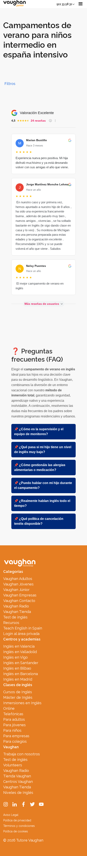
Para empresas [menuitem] (16, 736)
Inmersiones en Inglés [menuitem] (22, 703)
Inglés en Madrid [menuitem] (17, 679)
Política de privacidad (17, 820)
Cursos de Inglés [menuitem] (17, 692)
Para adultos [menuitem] (14, 719)
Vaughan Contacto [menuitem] (19, 601)
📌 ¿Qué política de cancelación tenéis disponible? (38, 521)
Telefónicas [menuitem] (13, 714)
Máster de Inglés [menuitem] (17, 697)
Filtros (9, 83)
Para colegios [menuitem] (15, 741)
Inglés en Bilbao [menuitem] (17, 668)
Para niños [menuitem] (12, 730)
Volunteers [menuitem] (12, 765)
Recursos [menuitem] (11, 623)
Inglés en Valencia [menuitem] (19, 646)
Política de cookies (15, 831)
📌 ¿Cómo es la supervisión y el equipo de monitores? (38, 431)
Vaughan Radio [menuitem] (16, 606)
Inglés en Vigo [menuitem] (15, 657)
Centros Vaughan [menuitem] (18, 781)
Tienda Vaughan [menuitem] (17, 776)
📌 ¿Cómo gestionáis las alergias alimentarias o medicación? (39, 467)
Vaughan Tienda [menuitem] (17, 612)
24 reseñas (38, 120)
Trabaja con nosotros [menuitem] (21, 754)
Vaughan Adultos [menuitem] (17, 579)
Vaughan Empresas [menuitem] (19, 595)
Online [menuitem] (9, 708)
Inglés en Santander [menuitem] (20, 663)
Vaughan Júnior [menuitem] (16, 590)
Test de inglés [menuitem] (15, 617)
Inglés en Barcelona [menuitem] (20, 674)
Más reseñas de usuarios (41, 303)
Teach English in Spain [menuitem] (22, 628)
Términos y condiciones (19, 825)
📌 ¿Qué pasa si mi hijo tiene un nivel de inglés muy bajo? (42, 449)
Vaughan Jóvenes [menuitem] (18, 584)
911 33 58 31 (64, 4)
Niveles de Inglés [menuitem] (18, 792)
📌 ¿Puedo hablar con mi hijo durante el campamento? (43, 485)
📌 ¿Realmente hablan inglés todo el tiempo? (42, 503)
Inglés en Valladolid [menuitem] (20, 652)
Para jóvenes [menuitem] (14, 725)
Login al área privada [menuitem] (21, 634)
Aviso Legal (10, 814)
